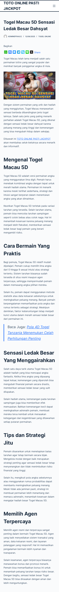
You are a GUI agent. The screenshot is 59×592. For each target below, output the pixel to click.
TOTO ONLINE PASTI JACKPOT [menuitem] (34, 138)
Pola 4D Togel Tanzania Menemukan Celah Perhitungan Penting (30, 332)
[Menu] (54, 6)
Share (37, 52)
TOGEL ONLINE (44, 36)
